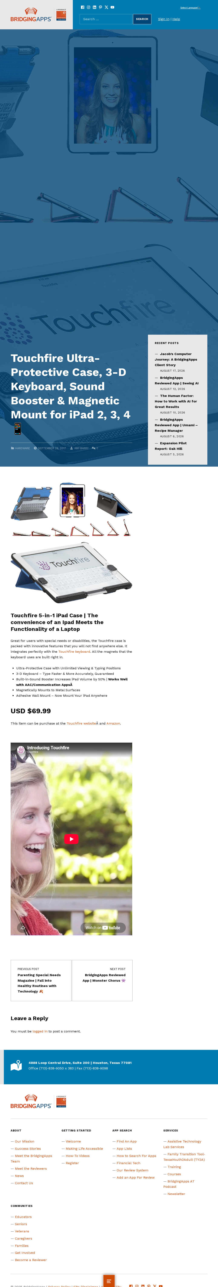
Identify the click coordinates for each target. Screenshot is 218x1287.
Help (176, 19)
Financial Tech (128, 1163)
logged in (40, 1031)
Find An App (127, 1141)
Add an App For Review (136, 1177)
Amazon (113, 723)
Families (22, 1246)
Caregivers (23, 1238)
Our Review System (132, 1170)
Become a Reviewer (31, 1260)
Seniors (21, 1224)
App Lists (124, 1149)
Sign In (163, 19)
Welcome (73, 1141)
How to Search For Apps (136, 1156)
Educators (23, 1217)
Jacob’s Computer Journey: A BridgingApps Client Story (176, 359)
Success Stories (28, 1149)
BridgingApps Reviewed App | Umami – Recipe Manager (176, 425)
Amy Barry (81, 448)
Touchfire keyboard (74, 652)
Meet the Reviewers (31, 1169)
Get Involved (25, 1253)
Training (174, 1167)
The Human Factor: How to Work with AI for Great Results (176, 401)
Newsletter (176, 1194)
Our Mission (24, 1141)
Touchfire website (81, 723)
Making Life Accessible (84, 1149)
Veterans (22, 1231)
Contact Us (24, 1183)
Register (72, 1163)
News (19, 1176)
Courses (174, 1174)
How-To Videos (78, 1156)
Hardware (22, 448)
